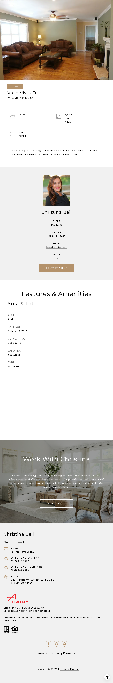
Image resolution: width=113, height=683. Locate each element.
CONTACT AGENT (56, 268)
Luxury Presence (64, 653)
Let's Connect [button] (56, 503)
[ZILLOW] (64, 644)
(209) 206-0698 (20, 570)
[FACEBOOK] (48, 644)
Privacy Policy (69, 669)
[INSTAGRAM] (56, 644)
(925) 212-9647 (57, 236)
